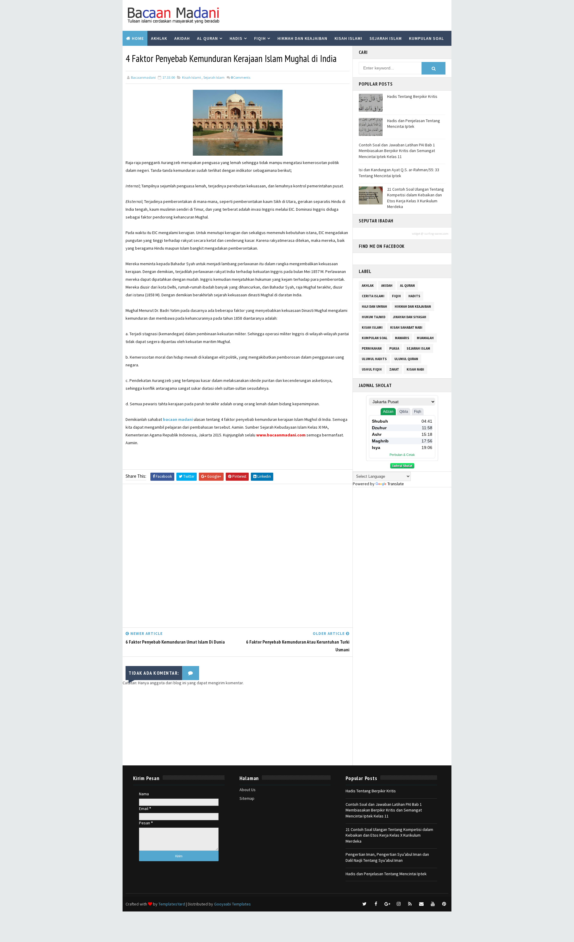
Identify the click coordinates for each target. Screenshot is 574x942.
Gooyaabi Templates (232, 904)
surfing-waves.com (436, 234)
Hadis (236, 38)
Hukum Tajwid (373, 317)
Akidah (182, 38)
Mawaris (402, 338)
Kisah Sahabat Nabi (406, 327)
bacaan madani (178, 419)
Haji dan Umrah (374, 306)
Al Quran (207, 38)
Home (138, 38)
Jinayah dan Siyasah (409, 317)
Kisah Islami (348, 38)
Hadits (414, 296)
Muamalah (425, 338)
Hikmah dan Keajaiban (302, 38)
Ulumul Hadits (374, 359)
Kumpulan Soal (426, 38)
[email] (421, 903)
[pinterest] (443, 903)
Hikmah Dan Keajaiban (413, 306)
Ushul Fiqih (372, 369)
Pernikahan (372, 348)
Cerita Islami (373, 296)
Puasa (394, 348)
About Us (247, 789)
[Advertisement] (237, 557)
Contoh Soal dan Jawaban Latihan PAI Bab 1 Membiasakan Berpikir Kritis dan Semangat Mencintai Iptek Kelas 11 (397, 150)
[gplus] (387, 903)
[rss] (409, 903)
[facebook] (375, 903)
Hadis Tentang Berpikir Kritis (412, 96)
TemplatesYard (171, 904)
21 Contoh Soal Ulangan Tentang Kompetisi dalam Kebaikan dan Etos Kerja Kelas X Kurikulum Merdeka (415, 198)
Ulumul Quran (406, 359)
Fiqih (260, 38)
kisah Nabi (415, 369)
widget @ (417, 234)
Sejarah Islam (386, 38)
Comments (240, 77)
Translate (395, 483)
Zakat (394, 369)
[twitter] (364, 903)
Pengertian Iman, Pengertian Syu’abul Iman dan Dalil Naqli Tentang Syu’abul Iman (387, 857)
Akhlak (159, 38)
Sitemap (246, 798)
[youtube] (432, 903)
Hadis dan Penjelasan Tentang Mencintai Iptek (413, 123)
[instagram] (398, 903)
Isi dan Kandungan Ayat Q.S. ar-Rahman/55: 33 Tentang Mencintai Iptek (399, 172)
